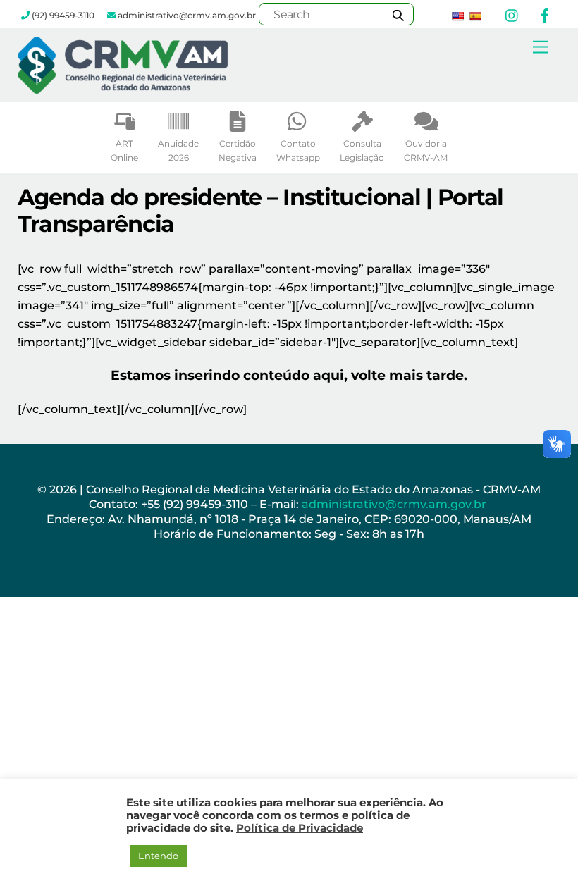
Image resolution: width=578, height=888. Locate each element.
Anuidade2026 (178, 150)
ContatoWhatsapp (298, 150)
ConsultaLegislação (362, 150)
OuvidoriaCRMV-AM (426, 150)
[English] (457, 16)
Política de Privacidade (299, 828)
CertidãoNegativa (238, 150)
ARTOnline (124, 150)
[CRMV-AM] (123, 88)
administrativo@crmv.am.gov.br (395, 504)
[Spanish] (475, 16)
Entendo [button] (158, 855)
